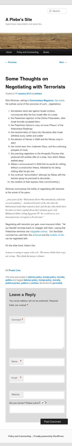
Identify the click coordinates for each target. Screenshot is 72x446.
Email (17, 377)
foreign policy (49, 276)
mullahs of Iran (57, 234)
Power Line (14, 270)
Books (46, 52)
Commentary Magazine (41, 100)
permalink (57, 282)
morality (61, 276)
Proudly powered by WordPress (48, 436)
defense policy (35, 276)
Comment (17, 319)
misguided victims (38, 231)
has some (59, 100)
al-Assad (37, 234)
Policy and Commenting (28, 52)
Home (9, 52)
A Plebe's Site (19, 19)
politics (9, 279)
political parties (13, 282)
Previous (11, 62)
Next (62, 62)
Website (15, 394)
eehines (38, 93)
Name (17, 361)
